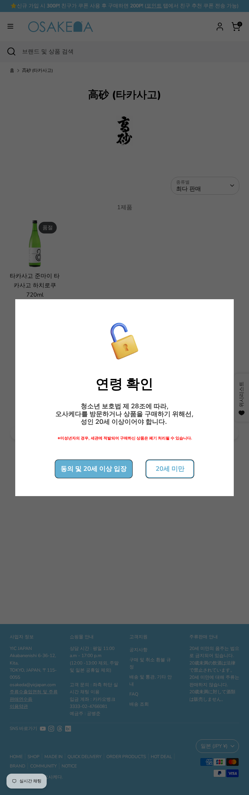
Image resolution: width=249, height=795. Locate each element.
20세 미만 (170, 468)
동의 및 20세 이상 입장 (94, 468)
